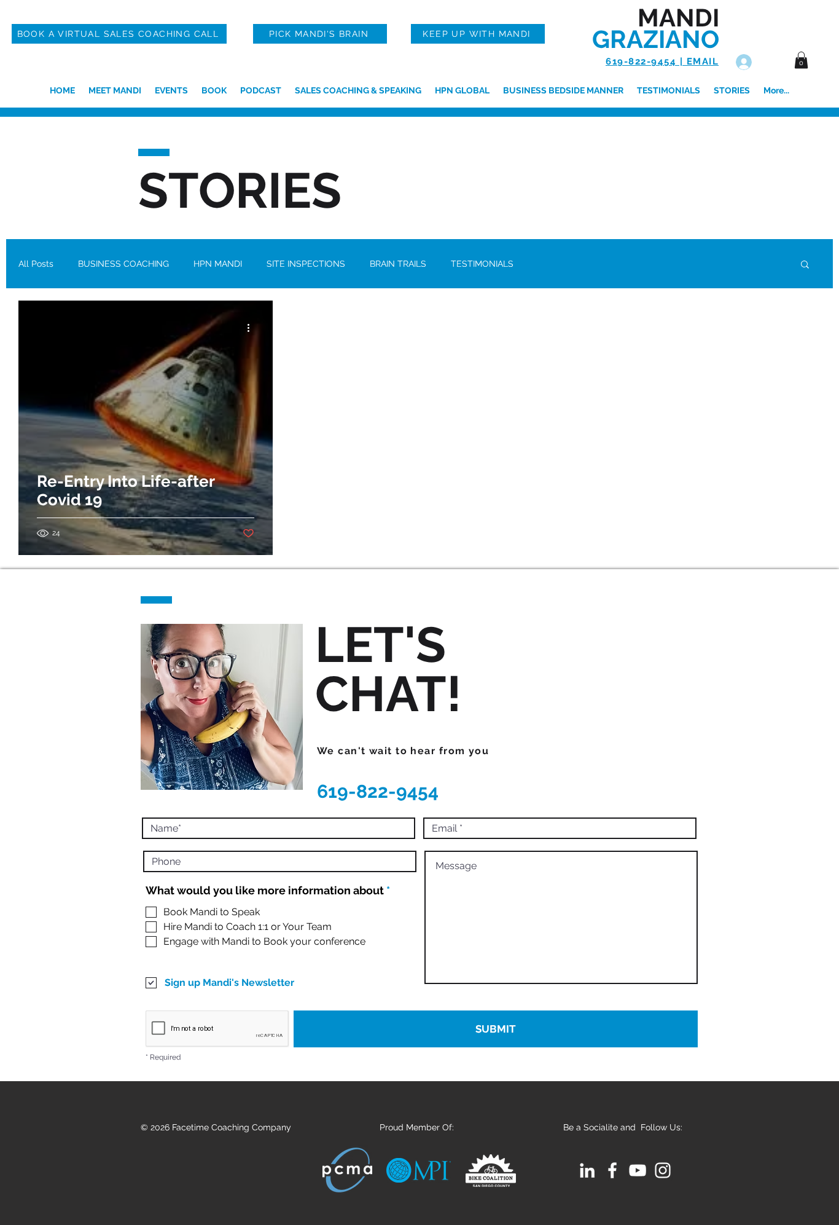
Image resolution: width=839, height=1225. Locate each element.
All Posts (35, 264)
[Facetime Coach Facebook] (612, 1170)
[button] (801, 60)
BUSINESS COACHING (123, 264)
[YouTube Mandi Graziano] (637, 1170)
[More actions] (252, 327)
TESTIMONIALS (482, 264)
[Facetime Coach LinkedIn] (587, 1170)
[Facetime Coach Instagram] (662, 1170)
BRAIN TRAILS (398, 264)
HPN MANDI (217, 264)
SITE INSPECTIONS (306, 264)
